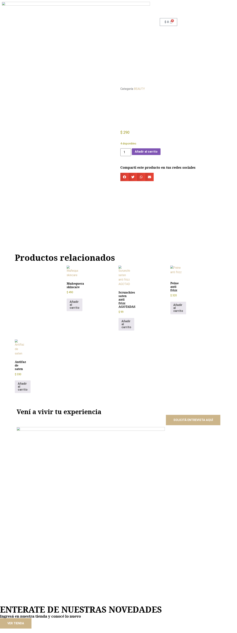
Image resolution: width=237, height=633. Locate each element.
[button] (124, 177)
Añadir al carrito (146, 151)
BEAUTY (139, 89)
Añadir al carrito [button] (74, 304)
